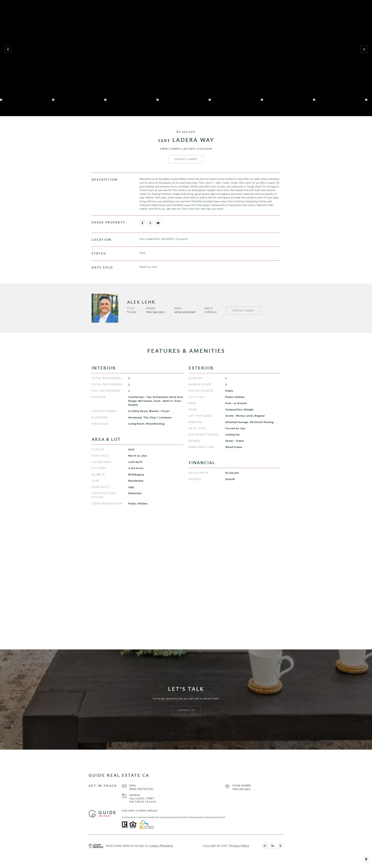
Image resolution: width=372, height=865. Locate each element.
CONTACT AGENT (243, 310)
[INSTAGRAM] (265, 846)
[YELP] (280, 846)
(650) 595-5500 (155, 312)
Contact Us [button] (186, 710)
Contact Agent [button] (186, 159)
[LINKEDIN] (273, 846)
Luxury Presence (161, 845)
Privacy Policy (239, 845)
